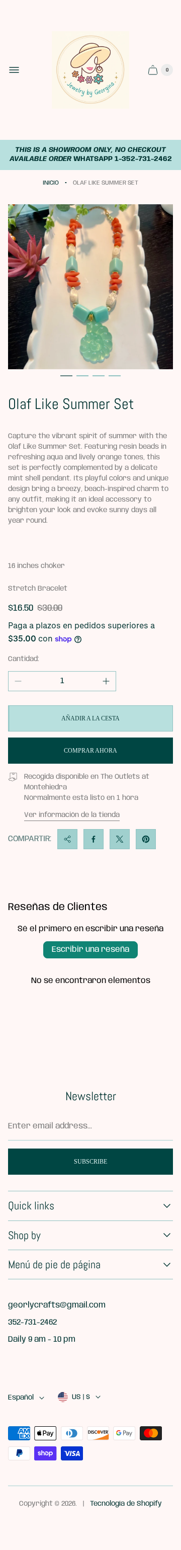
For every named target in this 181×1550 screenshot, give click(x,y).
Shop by (24, 1235)
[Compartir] (67, 839)
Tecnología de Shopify (126, 1503)
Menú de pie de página (54, 1264)
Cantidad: (23, 659)
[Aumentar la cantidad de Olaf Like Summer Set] (106, 681)
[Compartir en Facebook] (93, 839)
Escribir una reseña (90, 949)
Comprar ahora (90, 750)
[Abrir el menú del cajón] (14, 70)
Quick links (31, 1205)
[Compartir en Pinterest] (146, 839)
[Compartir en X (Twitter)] (120, 839)
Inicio (51, 183)
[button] (66, 375)
